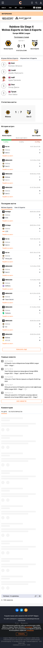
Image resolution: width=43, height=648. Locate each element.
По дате (4, 411)
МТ (16, 7)
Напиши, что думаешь (11, 596)
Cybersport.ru (17, 645)
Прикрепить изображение (35, 596)
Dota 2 (4, 7)
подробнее (28, 627)
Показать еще (21, 349)
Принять (21, 634)
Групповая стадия (21, 37)
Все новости (21, 401)
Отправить (40, 596)
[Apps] (32, 2)
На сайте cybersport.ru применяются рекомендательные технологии (21, 619)
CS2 (10, 7)
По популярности (15, 411)
